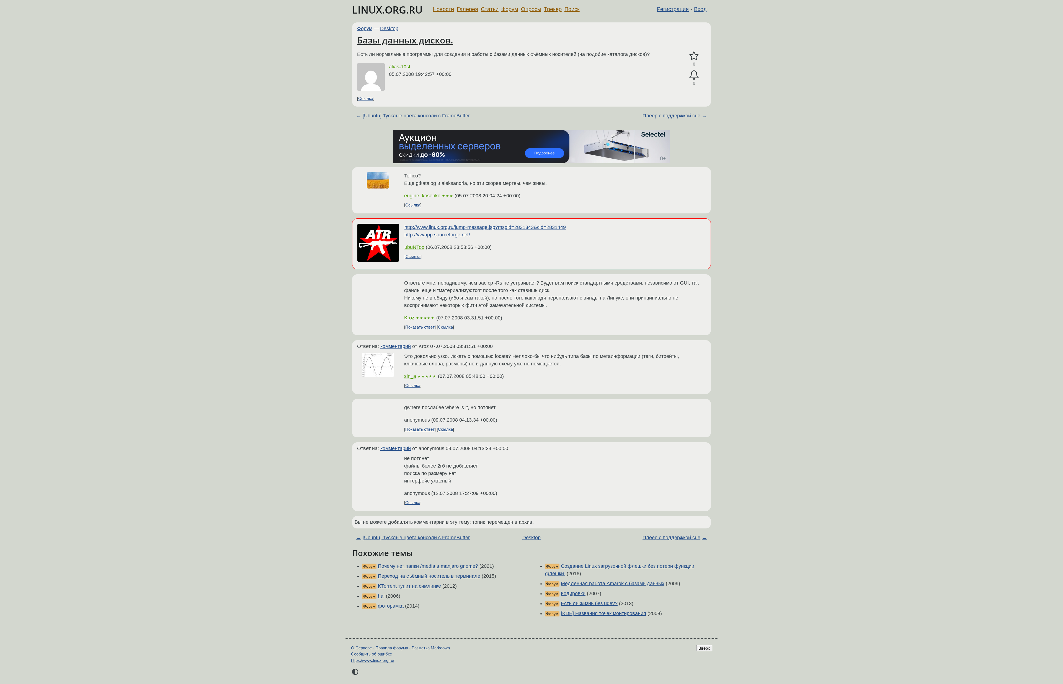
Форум (509, 9)
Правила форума (391, 648)
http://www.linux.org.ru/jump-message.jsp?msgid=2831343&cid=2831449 (485, 227)
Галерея (467, 9)
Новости (443, 9)
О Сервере (361, 648)
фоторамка (391, 606)
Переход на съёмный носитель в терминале (429, 576)
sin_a (410, 376)
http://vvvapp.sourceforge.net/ (437, 235)
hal (381, 596)
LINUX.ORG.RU (387, 10)
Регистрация (673, 9)
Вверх (704, 648)
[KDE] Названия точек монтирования (603, 613)
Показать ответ (420, 327)
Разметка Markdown (431, 648)
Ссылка (365, 98)
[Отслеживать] (694, 75)
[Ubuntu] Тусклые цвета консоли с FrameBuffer (416, 115)
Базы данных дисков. (405, 40)
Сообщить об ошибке (371, 654)
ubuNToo (414, 247)
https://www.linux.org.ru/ (372, 660)
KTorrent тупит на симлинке (409, 586)
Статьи (490, 9)
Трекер (553, 9)
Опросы (531, 9)
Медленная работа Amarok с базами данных (612, 583)
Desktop (389, 28)
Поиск (572, 9)
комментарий (395, 346)
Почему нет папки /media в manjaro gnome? (428, 566)
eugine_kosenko (422, 195)
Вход (700, 9)
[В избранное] (694, 56)
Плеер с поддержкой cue (671, 115)
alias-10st (399, 66)
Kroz (409, 318)
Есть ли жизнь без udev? (589, 603)
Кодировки (573, 593)
